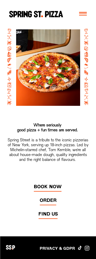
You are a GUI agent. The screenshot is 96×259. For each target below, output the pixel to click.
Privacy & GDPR (57, 249)
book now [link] (48, 187)
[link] (48, 214)
